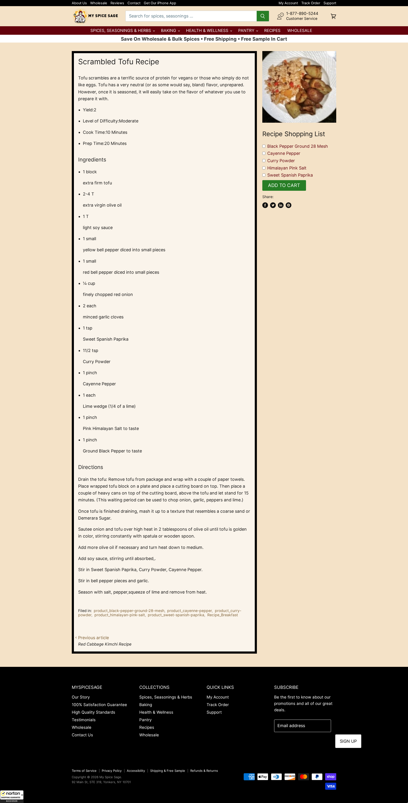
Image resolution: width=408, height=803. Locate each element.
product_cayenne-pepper (189, 610)
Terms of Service (84, 771)
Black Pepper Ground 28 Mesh (297, 146)
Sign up (348, 741)
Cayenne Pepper (283, 153)
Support (329, 3)
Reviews (117, 3)
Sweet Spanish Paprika (290, 175)
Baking (169, 30)
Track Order (310, 3)
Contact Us (82, 735)
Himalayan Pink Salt (286, 167)
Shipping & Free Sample (167, 771)
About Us (79, 3)
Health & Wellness (208, 30)
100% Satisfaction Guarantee (99, 704)
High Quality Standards (93, 712)
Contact (134, 3)
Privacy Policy (112, 771)
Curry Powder (281, 160)
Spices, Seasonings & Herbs (121, 30)
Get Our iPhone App (160, 3)
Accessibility (136, 771)
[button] (12, 796)
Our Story (81, 697)
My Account (288, 3)
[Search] (263, 16)
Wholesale (98, 3)
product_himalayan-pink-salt (119, 615)
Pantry (246, 30)
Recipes (272, 30)
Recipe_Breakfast (222, 615)
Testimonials (84, 719)
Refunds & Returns (204, 771)
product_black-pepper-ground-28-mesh (129, 610)
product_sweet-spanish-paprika (176, 615)
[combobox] (191, 16)
